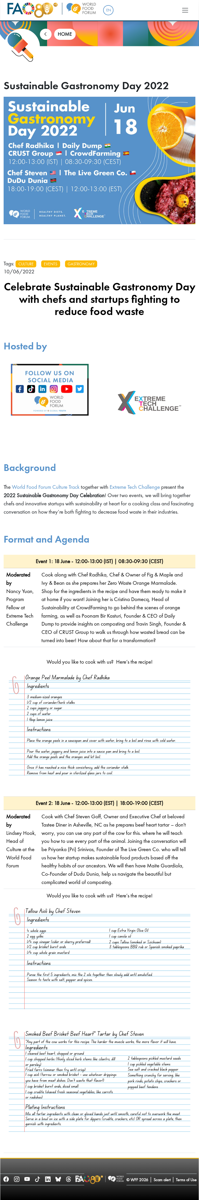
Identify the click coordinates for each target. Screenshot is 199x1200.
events (50, 264)
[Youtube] (27, 1179)
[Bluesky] (58, 1179)
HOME (65, 34)
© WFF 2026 (137, 1179)
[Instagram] (16, 1179)
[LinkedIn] (47, 1179)
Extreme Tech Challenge (135, 486)
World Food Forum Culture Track (46, 486)
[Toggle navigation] (185, 10)
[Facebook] (6, 1179)
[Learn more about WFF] (50, 402)
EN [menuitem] (108, 10)
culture (26, 264)
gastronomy (81, 264)
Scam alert (162, 1179)
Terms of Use (186, 1179)
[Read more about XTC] (149, 402)
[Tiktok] (37, 1179)
